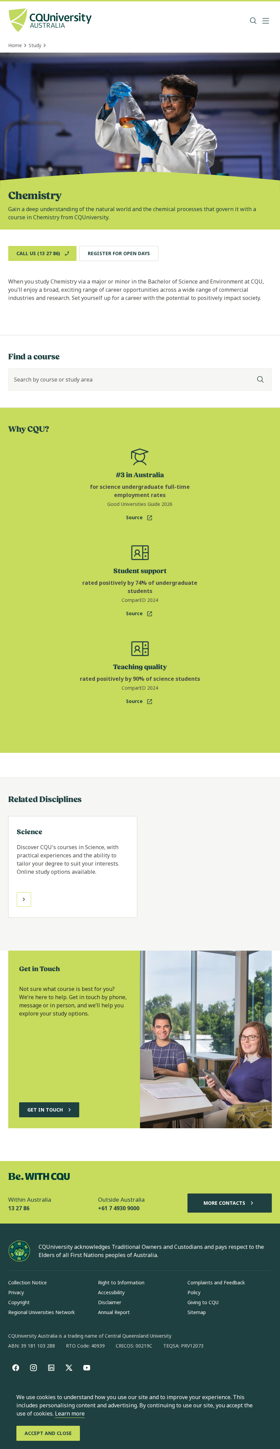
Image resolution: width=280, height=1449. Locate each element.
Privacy (16, 1292)
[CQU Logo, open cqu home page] (50, 21)
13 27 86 (18, 1208)
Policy (193, 1292)
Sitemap (196, 1312)
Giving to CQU (203, 1302)
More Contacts (224, 1203)
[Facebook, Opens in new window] (15, 1367)
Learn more (70, 1413)
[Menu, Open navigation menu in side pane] (266, 21)
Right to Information (121, 1282)
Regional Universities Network (41, 1312)
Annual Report (114, 1312)
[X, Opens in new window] (68, 1367)
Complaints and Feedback (216, 1282)
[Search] (260, 379)
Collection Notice (27, 1282)
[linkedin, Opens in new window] (51, 1367)
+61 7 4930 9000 (118, 1208)
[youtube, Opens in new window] (86, 1367)
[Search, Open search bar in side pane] (253, 21)
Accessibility (111, 1292)
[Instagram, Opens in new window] (33, 1367)
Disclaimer (109, 1302)
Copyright (19, 1302)
